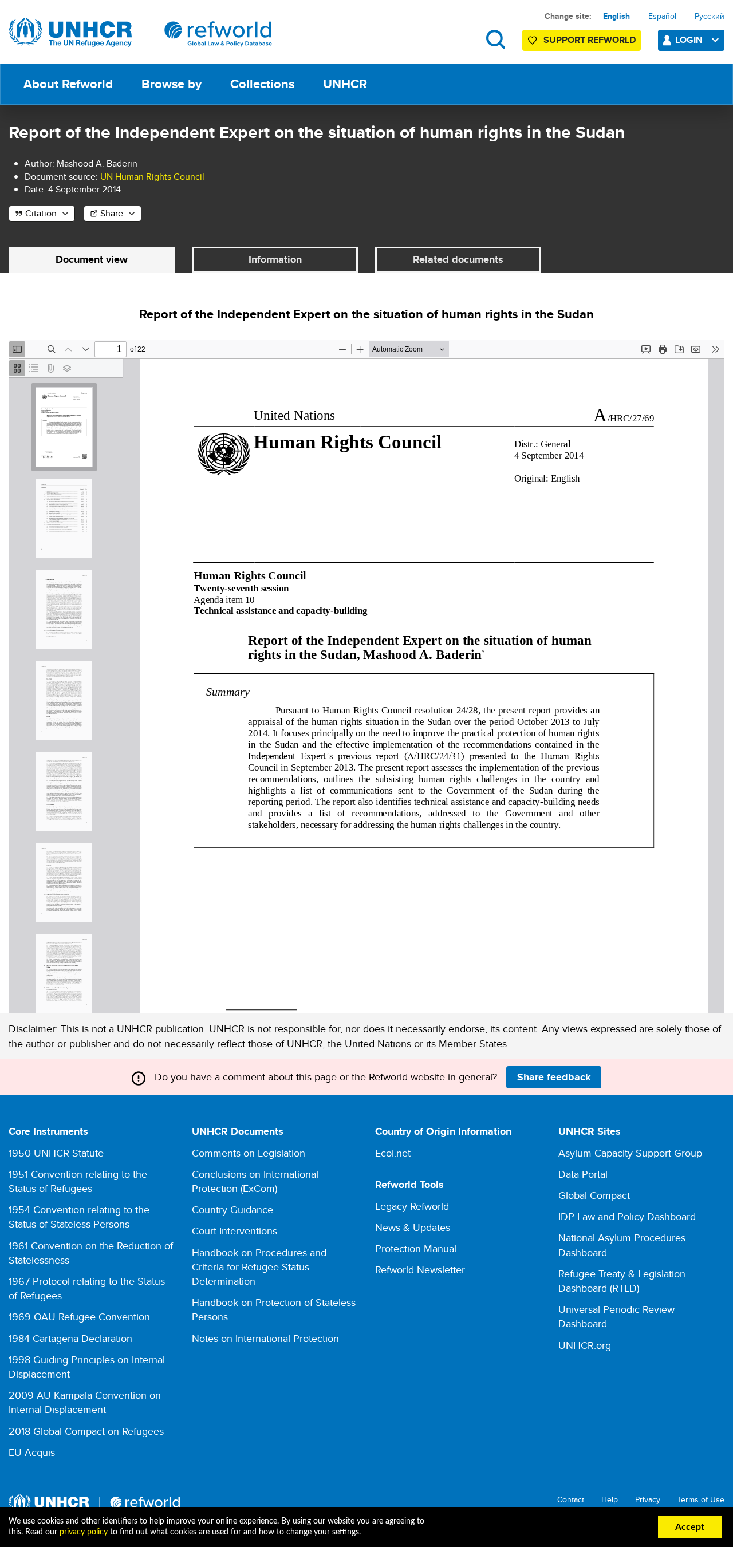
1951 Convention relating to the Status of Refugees (78, 1181)
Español (662, 16)
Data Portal (583, 1174)
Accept (689, 1527)
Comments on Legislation (248, 1153)
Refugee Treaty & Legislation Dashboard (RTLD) (621, 1280)
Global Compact (594, 1195)
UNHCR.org (584, 1345)
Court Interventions (234, 1231)
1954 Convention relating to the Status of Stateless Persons (79, 1216)
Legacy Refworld (412, 1206)
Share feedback (554, 1077)
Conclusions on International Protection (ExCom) (255, 1181)
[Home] (140, 32)
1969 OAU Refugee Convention (79, 1316)
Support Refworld (589, 39)
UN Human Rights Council (152, 176)
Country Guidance (232, 1209)
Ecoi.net (393, 1153)
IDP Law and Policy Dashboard (627, 1216)
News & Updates (412, 1227)
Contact (570, 1499)
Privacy (647, 1499)
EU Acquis (32, 1452)
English (616, 16)
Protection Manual (415, 1248)
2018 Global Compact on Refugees (86, 1431)
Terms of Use (700, 1499)
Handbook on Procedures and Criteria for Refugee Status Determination (259, 1266)
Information (275, 259)
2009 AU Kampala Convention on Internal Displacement (85, 1402)
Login (689, 39)
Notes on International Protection (265, 1338)
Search (495, 39)
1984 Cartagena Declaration (70, 1338)
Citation (41, 213)
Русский (709, 16)
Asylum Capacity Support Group (630, 1153)
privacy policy (84, 1532)
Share (111, 213)
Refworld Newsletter (420, 1269)
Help (609, 1499)
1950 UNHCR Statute (56, 1153)
